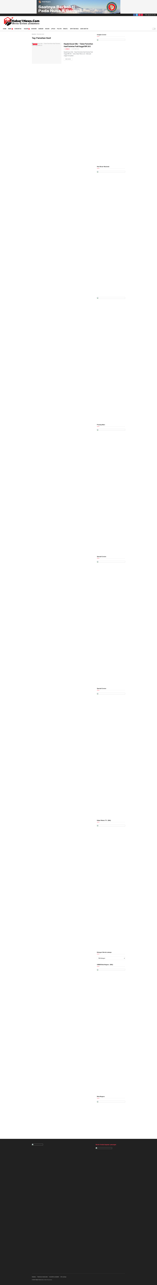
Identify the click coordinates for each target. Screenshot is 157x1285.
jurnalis (67, 49)
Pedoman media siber (42, 1276)
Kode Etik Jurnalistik (54, 1276)
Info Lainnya (63, 1276)
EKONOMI (34, 28)
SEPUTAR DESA (74, 28)
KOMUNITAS (18, 28)
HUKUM (47, 28)
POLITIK (59, 28)
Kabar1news (38, 1279)
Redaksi (34, 1276)
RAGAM (26, 28)
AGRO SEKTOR (84, 28)
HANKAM (40, 28)
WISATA (65, 28)
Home (4, 28)
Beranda (34, 34)
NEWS (9, 28)
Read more (68, 59)
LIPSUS (53, 28)
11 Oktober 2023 (75, 49)
